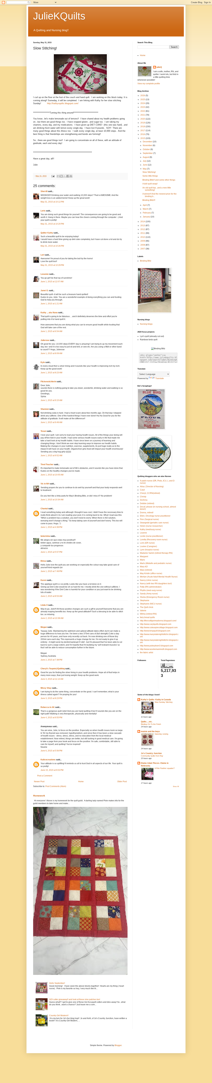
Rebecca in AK (48, 707)
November (148, 145)
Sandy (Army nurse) (149, 593)
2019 (143, 123)
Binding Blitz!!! (148, 200)
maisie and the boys (150, 731)
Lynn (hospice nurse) (149, 550)
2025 (143, 99)
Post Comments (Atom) (55, 786)
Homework (39, 795)
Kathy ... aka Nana (49, 312)
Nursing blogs (146, 324)
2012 (143, 229)
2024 (143, 103)
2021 (143, 115)
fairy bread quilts (147, 617)
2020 (143, 119)
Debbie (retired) (147, 503)
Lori (42, 255)
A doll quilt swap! (150, 184)
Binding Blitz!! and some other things (158, 180)
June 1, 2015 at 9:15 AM (51, 400)
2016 (143, 134)
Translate (159, 378)
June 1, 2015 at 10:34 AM (52, 499)
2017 (143, 130)
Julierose (45, 340)
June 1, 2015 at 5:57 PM (51, 552)
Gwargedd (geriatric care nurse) (154, 523)
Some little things (150, 176)
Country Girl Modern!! (58, 1015)
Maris (142, 560)
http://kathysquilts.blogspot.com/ (62, 103)
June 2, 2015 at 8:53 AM (51, 596)
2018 (143, 126)
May (145, 169)
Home (81, 781)
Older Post (122, 781)
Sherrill (44, 191)
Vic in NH (45, 484)
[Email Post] (53, 176)
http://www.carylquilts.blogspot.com (155, 624)
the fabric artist (146, 652)
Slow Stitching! (149, 172)
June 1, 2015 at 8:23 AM (51, 372)
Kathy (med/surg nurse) (150, 529)
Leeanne (45, 274)
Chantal (44, 508)
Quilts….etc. (146, 722)
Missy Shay (46, 688)
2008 (143, 245)
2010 (143, 237)
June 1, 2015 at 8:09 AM (51, 353)
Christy (143, 496)
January (147, 217)
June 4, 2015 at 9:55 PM (51, 717)
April (145, 205)
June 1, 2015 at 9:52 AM (51, 455)
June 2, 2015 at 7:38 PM (51, 660)
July (145, 161)
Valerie (143, 610)
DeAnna (143, 500)
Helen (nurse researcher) (151, 526)
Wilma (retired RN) (148, 614)
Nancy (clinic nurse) (149, 580)
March (146, 209)
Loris (43, 211)
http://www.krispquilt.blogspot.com (155, 631)
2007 (143, 249)
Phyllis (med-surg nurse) (151, 590)
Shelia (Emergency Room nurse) (154, 597)
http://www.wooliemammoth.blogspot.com (158, 649)
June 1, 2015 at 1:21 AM (51, 303)
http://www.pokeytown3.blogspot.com (156, 646)
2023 (143, 107)
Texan (43, 431)
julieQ (159, 67)
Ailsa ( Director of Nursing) (152, 486)
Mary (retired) (146, 570)
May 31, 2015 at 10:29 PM (52, 265)
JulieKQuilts (59, 16)
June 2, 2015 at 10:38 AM (52, 618)
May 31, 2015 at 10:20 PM (52, 224)
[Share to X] (64, 176)
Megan (44, 627)
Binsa (43, 561)
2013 (143, 225)
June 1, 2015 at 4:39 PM (51, 527)
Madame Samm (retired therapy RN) (156, 553)
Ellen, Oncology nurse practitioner (155, 516)
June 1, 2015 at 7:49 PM (51, 571)
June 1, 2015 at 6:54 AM (51, 331)
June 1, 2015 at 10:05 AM (52, 475)
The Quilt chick (146, 607)
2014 (143, 221)
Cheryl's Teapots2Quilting (53, 668)
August (146, 157)
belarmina (45, 536)
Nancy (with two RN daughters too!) (156, 583)
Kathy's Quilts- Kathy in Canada (156, 699)
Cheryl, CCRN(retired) (150, 493)
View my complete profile (148, 83)
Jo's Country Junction (151, 753)
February (147, 213)
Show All (176, 786)
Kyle (43, 362)
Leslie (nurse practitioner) (151, 536)
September (148, 153)
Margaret (144, 556)
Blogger (118, 1045)
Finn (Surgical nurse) (149, 519)
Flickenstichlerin (48, 381)
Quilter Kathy (47, 233)
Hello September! (57, 983)
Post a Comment (44, 776)
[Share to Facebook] (67, 176)
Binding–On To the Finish (151, 724)
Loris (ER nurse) (147, 543)
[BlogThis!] (61, 176)
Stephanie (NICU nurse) (151, 604)
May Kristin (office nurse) (151, 573)
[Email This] (58, 176)
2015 (143, 138)
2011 (143, 233)
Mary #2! (144, 566)
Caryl (142, 490)
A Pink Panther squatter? (165, 768)
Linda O (44, 605)
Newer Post (39, 781)
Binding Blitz (145, 261)
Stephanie (144, 600)
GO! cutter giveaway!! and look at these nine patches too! (74, 999)
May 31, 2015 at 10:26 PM (52, 246)
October (146, 149)
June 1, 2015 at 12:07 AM (52, 281)
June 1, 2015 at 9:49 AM (51, 422)
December (148, 141)
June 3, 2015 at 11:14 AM (52, 679)
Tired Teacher (47, 464)
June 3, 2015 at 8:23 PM (51, 698)
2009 (143, 241)
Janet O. (44, 290)
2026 (143, 95)
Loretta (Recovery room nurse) (153, 539)
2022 (143, 111)
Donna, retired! (146, 512)
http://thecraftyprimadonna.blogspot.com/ (158, 621)
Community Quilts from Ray (152, 756)
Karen (43, 580)
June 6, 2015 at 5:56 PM (51, 751)
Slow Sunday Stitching (163, 702)
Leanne (143, 533)
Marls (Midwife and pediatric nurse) (156, 563)
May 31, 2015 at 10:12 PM (52, 202)
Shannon (45, 409)
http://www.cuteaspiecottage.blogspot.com (159, 627)
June (145, 165)
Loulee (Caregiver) (148, 546)
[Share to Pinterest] (71, 176)
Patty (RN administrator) (150, 587)
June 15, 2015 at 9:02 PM (52, 770)
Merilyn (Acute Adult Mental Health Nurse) (159, 577)
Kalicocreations (48, 759)
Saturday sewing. (162, 734)
